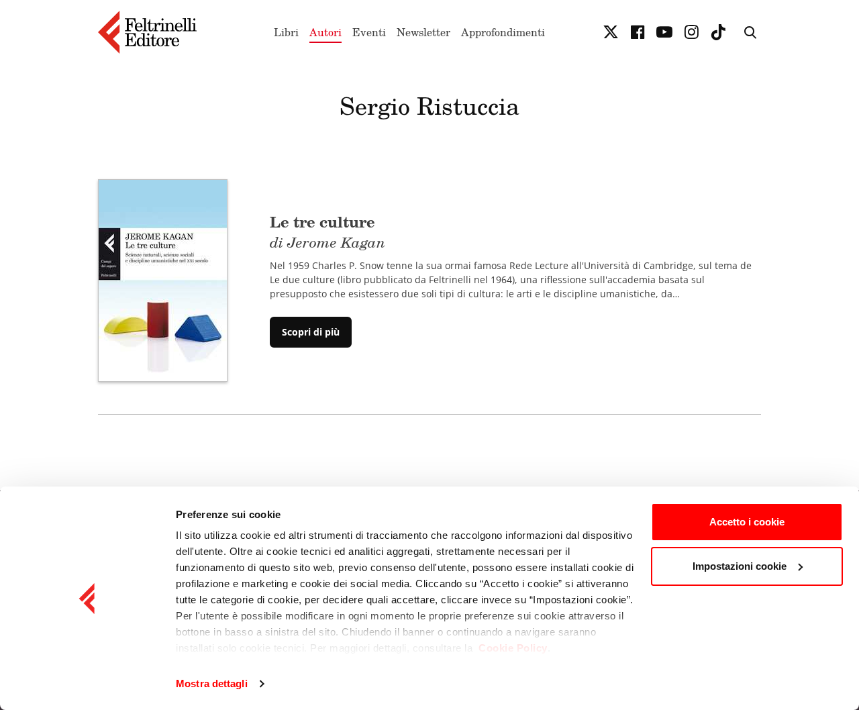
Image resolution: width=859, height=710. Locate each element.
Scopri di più (311, 331)
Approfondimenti (503, 32)
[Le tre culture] (163, 279)
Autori (325, 32)
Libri (286, 32)
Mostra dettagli (212, 683)
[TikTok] (718, 32)
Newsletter (423, 32)
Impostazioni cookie (740, 566)
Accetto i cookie (747, 521)
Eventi (369, 32)
